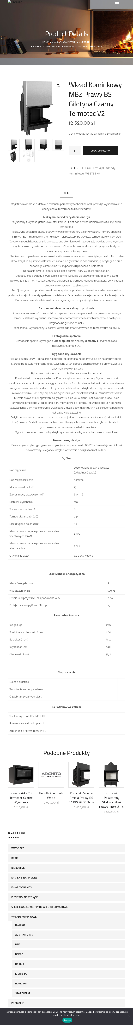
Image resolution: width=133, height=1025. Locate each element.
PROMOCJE (17, 1003)
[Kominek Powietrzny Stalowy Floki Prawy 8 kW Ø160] (111, 775)
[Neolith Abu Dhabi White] (51, 775)
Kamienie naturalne (24, 878)
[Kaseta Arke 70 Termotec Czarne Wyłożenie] (21, 775)
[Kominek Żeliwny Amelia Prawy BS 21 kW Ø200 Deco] (81, 775)
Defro (19, 954)
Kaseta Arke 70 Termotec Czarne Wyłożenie (21, 798)
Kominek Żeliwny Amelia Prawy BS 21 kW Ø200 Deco (81, 798)
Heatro (20, 925)
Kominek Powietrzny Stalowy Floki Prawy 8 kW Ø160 (111, 800)
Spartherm (22, 993)
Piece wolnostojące (24, 897)
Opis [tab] (66, 193)
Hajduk (19, 964)
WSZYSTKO (92, 173)
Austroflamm (24, 935)
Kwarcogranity (21, 887)
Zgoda (67, 1020)
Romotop (21, 983)
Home (45, 42)
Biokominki (18, 868)
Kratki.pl (86, 42)
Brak (88, 168)
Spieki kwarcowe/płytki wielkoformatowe (39, 907)
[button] (58, 85)
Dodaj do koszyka (100, 150)
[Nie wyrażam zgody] (129, 1016)
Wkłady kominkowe (64, 42)
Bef (17, 944)
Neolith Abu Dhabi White (51, 795)
